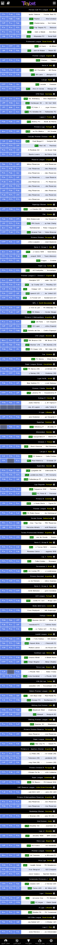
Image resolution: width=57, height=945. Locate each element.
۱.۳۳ (3, 209)
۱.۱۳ (17, 340)
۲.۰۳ (3, 671)
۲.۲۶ (3, 647)
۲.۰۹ (17, 801)
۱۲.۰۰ (18, 98)
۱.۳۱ (3, 107)
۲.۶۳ (3, 23)
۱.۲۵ (3, 359)
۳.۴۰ (3, 74)
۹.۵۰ (3, 219)
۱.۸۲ (17, 154)
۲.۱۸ (17, 32)
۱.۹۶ (3, 676)
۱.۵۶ (17, 252)
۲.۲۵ (18, 14)
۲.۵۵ (18, 19)
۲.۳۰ (3, 256)
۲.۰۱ (17, 561)
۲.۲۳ (18, 591)
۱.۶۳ (17, 228)
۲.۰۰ (17, 168)
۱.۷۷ (17, 150)
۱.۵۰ (3, 373)
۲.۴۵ (3, 436)
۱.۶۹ (17, 383)
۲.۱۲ (3, 289)
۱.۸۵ (3, 36)
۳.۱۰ (3, 19)
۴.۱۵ (10, 50)
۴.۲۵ (10, 359)
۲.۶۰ (17, 762)
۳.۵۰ (10, 84)
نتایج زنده (28, 943)
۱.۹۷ (3, 503)
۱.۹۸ (17, 182)
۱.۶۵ (17, 523)
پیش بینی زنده (40, 943)
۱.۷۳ (17, 307)
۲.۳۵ (18, 902)
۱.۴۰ (3, 345)
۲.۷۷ (10, 581)
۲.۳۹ (18, 89)
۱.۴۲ (17, 369)
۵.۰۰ (3, 46)
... (17, 407)
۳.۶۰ (10, 164)
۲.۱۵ (17, 551)
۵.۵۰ (10, 107)
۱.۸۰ (17, 84)
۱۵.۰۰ (4, 340)
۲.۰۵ (17, 284)
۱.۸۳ (3, 60)
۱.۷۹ (17, 145)
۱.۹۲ (17, 121)
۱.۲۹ (17, 219)
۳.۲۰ (3, 89)
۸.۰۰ (17, 107)
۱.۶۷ (17, 70)
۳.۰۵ (10, 14)
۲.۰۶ (17, 513)
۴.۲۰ (3, 154)
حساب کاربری (6, 943)
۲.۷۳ (10, 326)
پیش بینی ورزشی (51, 943)
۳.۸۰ (18, 60)
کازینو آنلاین (17, 943)
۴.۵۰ (17, 50)
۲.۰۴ (17, 493)
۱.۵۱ (17, 806)
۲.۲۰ (17, 27)
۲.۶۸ (17, 289)
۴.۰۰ (17, 36)
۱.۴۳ (3, 103)
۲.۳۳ (4, 232)
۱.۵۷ (3, 50)
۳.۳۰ (11, 145)
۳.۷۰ (10, 60)
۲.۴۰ (3, 460)
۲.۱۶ (3, 700)
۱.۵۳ (3, 714)
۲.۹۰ (3, 14)
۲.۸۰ (10, 256)
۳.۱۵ (10, 168)
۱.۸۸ (17, 260)
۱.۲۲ (17, 280)
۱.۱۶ (3, 98)
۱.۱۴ (17, 855)
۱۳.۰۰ (18, 359)
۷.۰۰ (10, 98)
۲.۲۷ (3, 298)
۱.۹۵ (3, 199)
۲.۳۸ (3, 884)
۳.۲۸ (10, 662)
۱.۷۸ (17, 639)
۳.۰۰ (10, 23)
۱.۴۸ (17, 46)
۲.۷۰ (17, 326)
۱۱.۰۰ (17, 141)
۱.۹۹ (17, 195)
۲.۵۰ (17, 23)
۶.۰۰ (17, 209)
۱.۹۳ (17, 734)
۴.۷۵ (3, 70)
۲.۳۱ (17, 322)
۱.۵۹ (17, 164)
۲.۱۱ (3, 758)
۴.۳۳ (11, 46)
